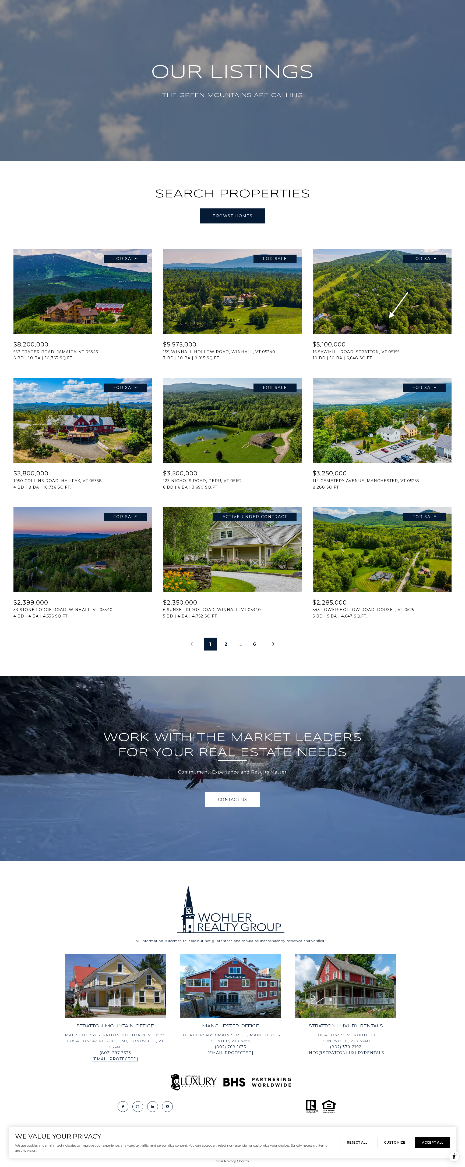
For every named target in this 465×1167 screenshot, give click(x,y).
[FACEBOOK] (123, 1106)
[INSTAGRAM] (137, 1106)
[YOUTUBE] (167, 1106)
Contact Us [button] (232, 799)
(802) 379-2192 (345, 1047)
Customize (394, 1142)
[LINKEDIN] (152, 1106)
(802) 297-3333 (115, 1052)
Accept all (432, 1142)
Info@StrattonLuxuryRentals (345, 1052)
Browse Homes (232, 216)
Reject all (357, 1142)
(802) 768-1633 (230, 1047)
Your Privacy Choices (232, 1161)
